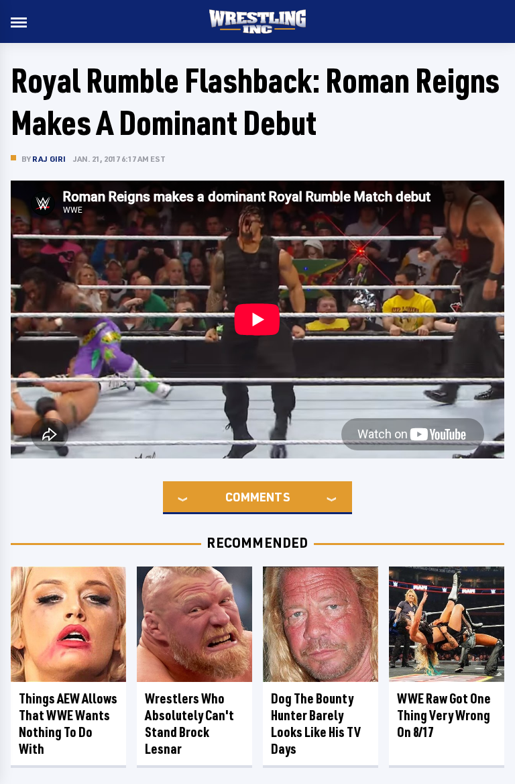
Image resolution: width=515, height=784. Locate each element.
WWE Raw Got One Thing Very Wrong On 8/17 (444, 715)
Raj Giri (49, 159)
